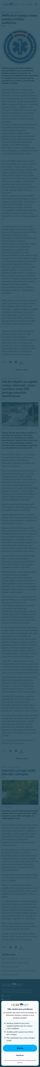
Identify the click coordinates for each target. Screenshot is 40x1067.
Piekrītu (20, 1048)
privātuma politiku (19, 1018)
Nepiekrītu (20, 1055)
